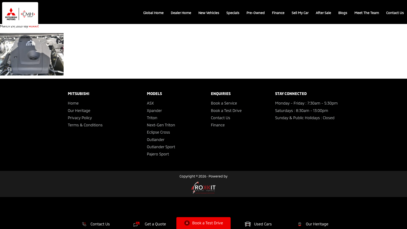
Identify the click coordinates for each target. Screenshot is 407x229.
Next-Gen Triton (161, 125)
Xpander (154, 110)
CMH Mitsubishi (20, 14)
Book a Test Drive (226, 110)
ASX (150, 103)
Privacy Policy (80, 117)
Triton (152, 117)
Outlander (155, 139)
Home (73, 103)
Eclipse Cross (158, 132)
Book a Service (224, 103)
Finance (218, 125)
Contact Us (220, 117)
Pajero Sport (158, 154)
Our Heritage (79, 110)
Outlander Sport (161, 146)
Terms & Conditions (85, 125)
